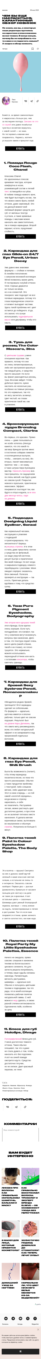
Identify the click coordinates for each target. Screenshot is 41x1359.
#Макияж (13, 1085)
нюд (15, 1000)
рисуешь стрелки (14, 547)
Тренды (4, 49)
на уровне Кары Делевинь (17, 723)
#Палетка (17, 1088)
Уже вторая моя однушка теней (20, 622)
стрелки (8, 827)
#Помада (29, 1085)
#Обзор (25, 1091)
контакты (5, 1324)
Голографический (13, 1039)
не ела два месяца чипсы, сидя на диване (20, 495)
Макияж (5, 10)
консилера (22, 659)
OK (20, 1351)
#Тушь (10, 1088)
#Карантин (6, 1085)
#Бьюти (5, 1088)
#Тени (23, 1088)
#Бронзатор (21, 1085)
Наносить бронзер (21, 471)
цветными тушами (15, 355)
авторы (20, 1324)
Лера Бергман (15, 101)
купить (20, 148)
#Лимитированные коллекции (13, 1091)
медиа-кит (35, 1324)
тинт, (7, 191)
